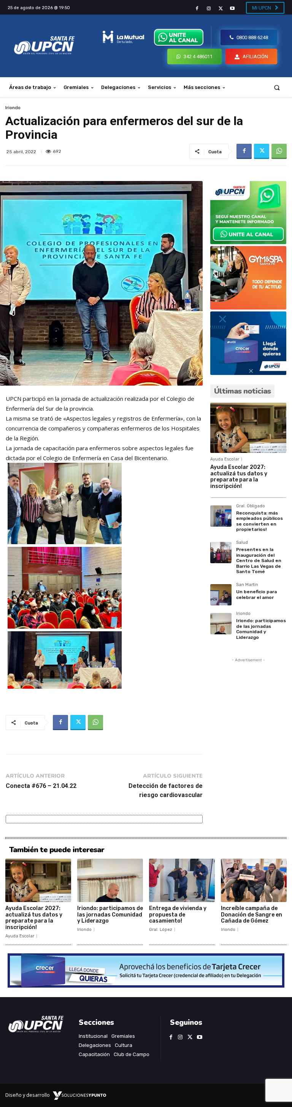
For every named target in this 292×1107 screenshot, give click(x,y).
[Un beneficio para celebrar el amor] (221, 594)
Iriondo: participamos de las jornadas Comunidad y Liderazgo (261, 629)
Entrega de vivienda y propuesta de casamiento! (177, 914)
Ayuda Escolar (224, 459)
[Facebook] (197, 8)
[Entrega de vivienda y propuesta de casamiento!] (182, 880)
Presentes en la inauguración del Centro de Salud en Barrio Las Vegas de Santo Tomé (258, 560)
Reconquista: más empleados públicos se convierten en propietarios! (259, 521)
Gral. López (160, 930)
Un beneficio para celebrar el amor (256, 594)
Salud (242, 542)
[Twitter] (221, 8)
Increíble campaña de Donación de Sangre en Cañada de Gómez (251, 914)
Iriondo (13, 107)
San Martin (247, 585)
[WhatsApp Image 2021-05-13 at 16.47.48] (248, 307)
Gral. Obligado (250, 506)
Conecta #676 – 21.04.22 (41, 785)
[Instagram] (208, 8)
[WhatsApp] (279, 151)
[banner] (248, 242)
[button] (277, 87)
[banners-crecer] (248, 372)
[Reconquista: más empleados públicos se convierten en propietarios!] (221, 516)
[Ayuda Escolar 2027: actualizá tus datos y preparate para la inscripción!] (248, 428)
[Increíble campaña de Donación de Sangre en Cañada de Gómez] (254, 880)
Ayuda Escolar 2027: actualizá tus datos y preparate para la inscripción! (238, 476)
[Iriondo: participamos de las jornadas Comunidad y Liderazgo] (221, 623)
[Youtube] (232, 8)
